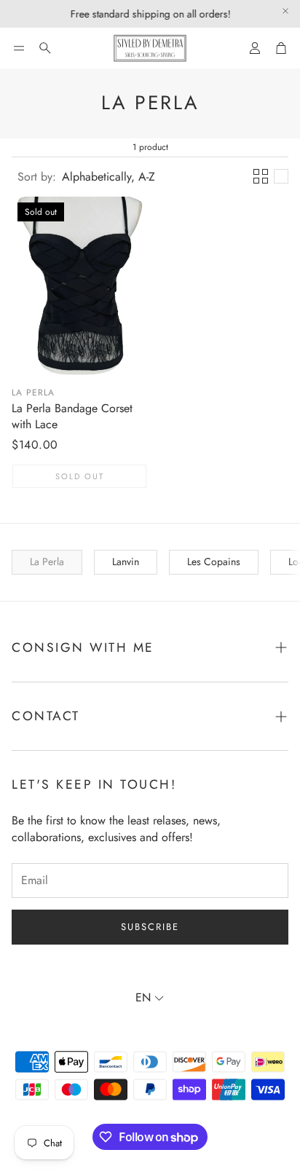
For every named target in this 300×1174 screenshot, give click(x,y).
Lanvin (125, 561)
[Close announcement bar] (285, 11)
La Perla (33, 392)
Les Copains (213, 561)
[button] (19, 48)
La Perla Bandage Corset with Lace (72, 416)
